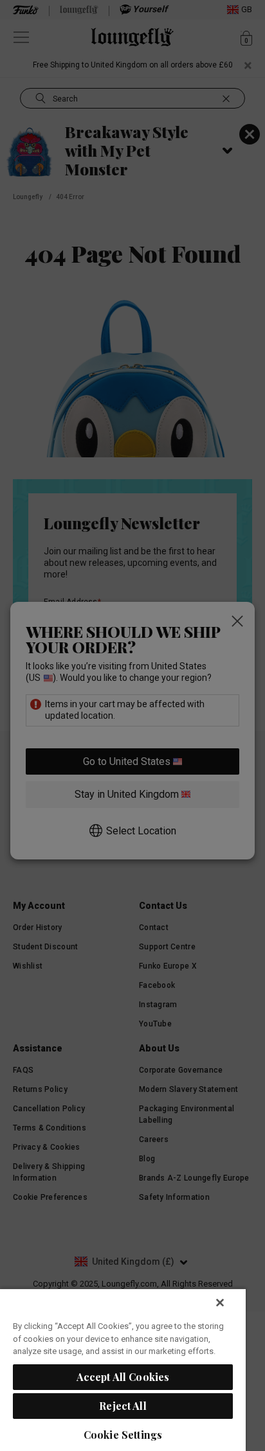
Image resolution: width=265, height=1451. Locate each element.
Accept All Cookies (123, 1377)
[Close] (220, 1302)
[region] (123, 1369)
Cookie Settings (123, 1434)
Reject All (123, 1405)
